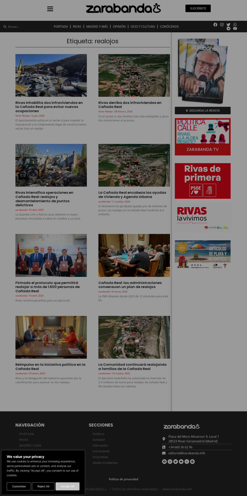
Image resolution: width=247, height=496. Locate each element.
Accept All (67, 486)
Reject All (43, 486)
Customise (19, 486)
